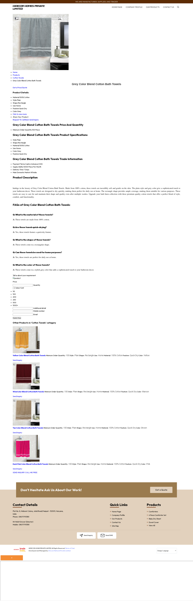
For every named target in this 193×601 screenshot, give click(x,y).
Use (14, 148)
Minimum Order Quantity (22, 130)
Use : (99, 355)
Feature (16, 154)
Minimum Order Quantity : (57, 355)
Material (16, 145)
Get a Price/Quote (20, 87)
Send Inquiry (34, 120)
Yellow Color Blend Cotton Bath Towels (29, 355)
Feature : (130, 355)
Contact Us (168, 7)
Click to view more (20, 114)
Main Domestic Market (21, 172)
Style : (74, 355)
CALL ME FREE (31, 472)
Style (15, 140)
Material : (113, 355)
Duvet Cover (154, 522)
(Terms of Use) (70, 548)
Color (15, 151)
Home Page (117, 7)
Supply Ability (18, 167)
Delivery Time (18, 169)
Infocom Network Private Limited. (59, 551)
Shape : (86, 355)
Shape (15, 143)
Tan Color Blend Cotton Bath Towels (28, 428)
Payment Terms (19, 164)
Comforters (153, 511)
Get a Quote (161, 489)
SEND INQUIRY (19, 472)
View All (152, 525)
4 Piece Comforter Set (157, 515)
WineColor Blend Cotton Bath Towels (28, 392)
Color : (144, 355)
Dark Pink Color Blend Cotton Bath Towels (30, 464)
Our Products (152, 7)
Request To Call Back (21, 120)
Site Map (115, 526)
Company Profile (134, 7)
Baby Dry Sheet (155, 519)
